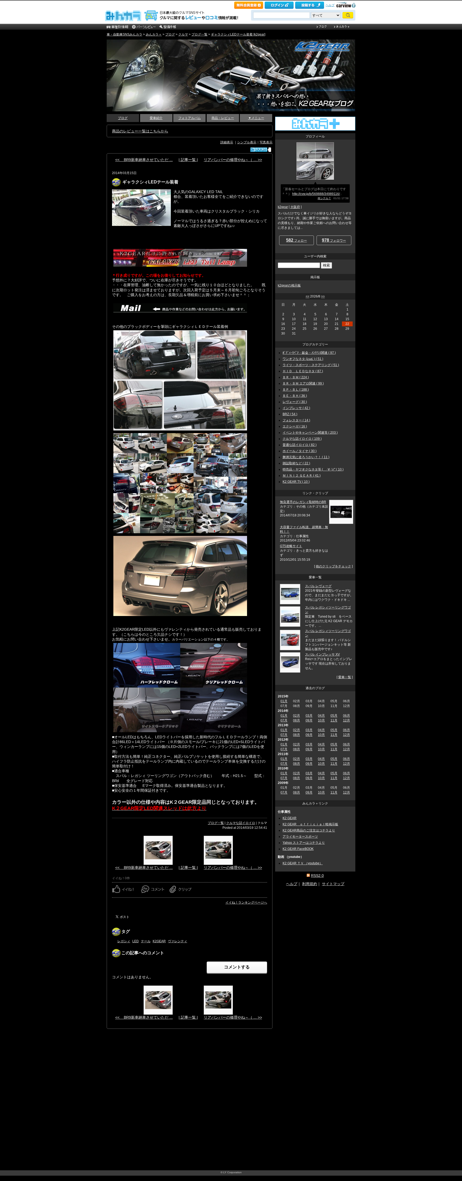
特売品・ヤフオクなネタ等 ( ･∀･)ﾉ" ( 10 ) (313, 469)
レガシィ (123, 941)
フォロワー (334, 240)
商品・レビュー (222, 118)
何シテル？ (324, 198)
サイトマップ (333, 884)
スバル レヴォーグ (318, 586)
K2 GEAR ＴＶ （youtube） (303, 863)
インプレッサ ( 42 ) (296, 408)
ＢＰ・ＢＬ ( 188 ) (296, 389)
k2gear (283, 207)
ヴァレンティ (177, 941)
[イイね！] (258, 149)
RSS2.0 (317, 875)
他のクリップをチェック (333, 566)
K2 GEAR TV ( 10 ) (296, 482)
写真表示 (266, 142)
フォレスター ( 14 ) (296, 420)
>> (323, 296)
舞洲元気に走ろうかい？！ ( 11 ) (306, 457)
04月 (321, 715)
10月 (321, 720)
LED (135, 941)
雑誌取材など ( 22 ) (296, 463)
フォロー (296, 240)
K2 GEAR (290, 818)
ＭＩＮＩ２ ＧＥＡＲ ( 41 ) (302, 475)
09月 (309, 720)
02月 (296, 715)
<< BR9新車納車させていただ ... (144, 160)
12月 (346, 720)
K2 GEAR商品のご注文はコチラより (309, 830)
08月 (296, 720)
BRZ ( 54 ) (290, 414)
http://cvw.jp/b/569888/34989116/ (316, 194)
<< (307, 296)
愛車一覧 (344, 677)
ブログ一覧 (199, 34)
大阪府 (295, 207)
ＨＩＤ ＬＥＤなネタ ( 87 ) (303, 371)
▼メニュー (256, 118)
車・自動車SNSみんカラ (124, 34)
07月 (283, 720)
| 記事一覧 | (188, 160)
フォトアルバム (189, 118)
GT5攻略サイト (291, 546)
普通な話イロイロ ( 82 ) (300, 445)
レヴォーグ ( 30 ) (295, 402)
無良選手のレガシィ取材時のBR (303, 502)
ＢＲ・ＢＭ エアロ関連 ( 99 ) (303, 383)
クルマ (183, 34)
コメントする (237, 967)
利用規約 (309, 884)
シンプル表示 (246, 142)
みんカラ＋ (154, 34)
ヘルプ (330, 5)
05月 (333, 715)
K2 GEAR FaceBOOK (298, 849)
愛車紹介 (156, 118)
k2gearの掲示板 (289, 285)
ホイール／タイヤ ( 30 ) (300, 451)
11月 (333, 720)
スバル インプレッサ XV (322, 654)
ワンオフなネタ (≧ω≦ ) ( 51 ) (303, 359)
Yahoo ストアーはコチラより (304, 843)
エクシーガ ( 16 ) (295, 426)
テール (146, 941)
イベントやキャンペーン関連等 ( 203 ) (310, 432)
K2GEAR (159, 941)
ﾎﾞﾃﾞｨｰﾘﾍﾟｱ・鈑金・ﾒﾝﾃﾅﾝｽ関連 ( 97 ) (309, 353)
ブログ (170, 34)
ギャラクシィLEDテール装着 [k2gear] (238, 34)
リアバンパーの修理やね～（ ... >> (233, 160)
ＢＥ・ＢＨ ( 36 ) (295, 396)
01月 (283, 701)
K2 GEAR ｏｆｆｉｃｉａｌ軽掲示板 (310, 824)
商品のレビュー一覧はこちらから (140, 131)
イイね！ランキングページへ (246, 902)
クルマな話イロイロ (240, 823)
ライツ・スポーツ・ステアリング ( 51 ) (311, 365)
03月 (309, 715)
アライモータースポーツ (300, 836)
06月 (346, 715)
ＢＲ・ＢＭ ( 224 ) (296, 377)
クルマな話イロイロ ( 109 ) (302, 439)
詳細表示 (226, 142)
